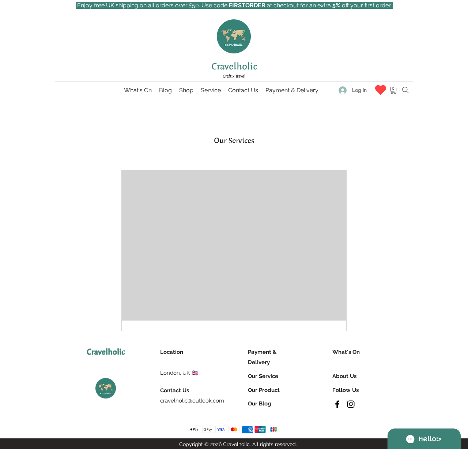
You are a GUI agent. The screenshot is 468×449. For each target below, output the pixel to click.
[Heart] (380, 90)
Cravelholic (234, 66)
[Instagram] (351, 404)
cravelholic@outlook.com (192, 400)
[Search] (405, 90)
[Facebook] (337, 404)
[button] (393, 90)
